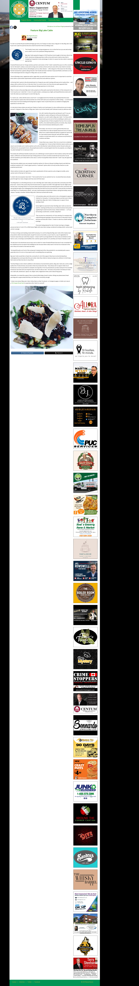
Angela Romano (33, 35)
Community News (54, 20)
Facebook (37, 982)
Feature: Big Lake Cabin (42, 30)
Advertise (22, 982)
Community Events (40, 20)
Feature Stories (26, 20)
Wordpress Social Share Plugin (55, 26)
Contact (14, 982)
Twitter (29, 982)
